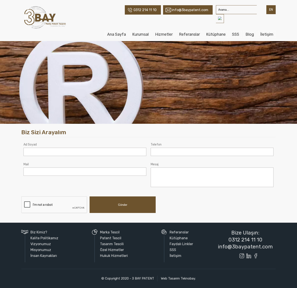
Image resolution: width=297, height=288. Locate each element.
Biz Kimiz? (38, 232)
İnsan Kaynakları (43, 256)
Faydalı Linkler (181, 244)
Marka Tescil (110, 232)
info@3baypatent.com (190, 10)
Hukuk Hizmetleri (114, 256)
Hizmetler (164, 34)
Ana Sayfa (116, 34)
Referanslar (189, 34)
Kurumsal (140, 34)
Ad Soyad (30, 144)
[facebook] (255, 255)
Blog (249, 34)
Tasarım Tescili (112, 244)
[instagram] (241, 255)
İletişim (266, 34)
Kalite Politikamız (44, 238)
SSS (235, 34)
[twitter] (234, 255)
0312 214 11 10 (145, 10)
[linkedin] (248, 255)
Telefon (156, 144)
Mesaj (155, 164)
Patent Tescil (110, 238)
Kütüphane (216, 34)
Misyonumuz (40, 250)
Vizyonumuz (40, 244)
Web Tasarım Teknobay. (178, 278)
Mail (26, 164)
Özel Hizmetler (112, 250)
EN (271, 10)
